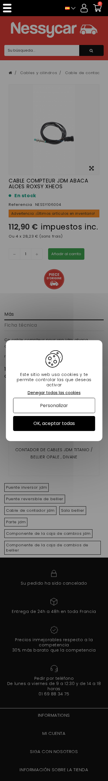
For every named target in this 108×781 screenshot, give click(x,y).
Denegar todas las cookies (54, 392)
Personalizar (54, 405)
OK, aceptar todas (54, 423)
